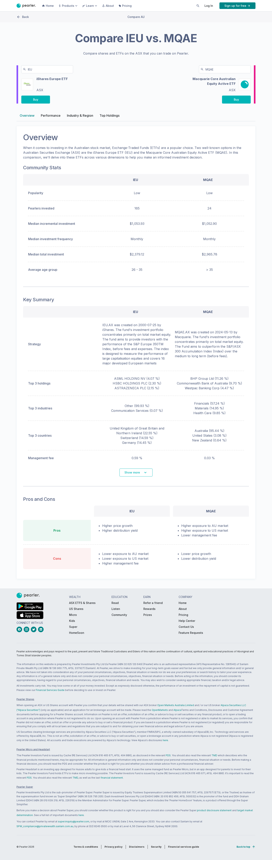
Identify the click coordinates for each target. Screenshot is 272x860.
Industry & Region (80, 115)
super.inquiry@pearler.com (73, 821)
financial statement (112, 777)
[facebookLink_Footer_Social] (20, 629)
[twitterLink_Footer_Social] (34, 629)
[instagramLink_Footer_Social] (27, 629)
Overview (27, 115)
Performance (51, 115)
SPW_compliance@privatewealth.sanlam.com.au (45, 826)
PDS (168, 755)
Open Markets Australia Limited (175, 705)
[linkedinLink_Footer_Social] (41, 629)
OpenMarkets (160, 709)
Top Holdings (109, 115)
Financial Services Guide (50, 690)
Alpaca (177, 709)
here (165, 740)
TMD (214, 755)
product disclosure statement (214, 810)
